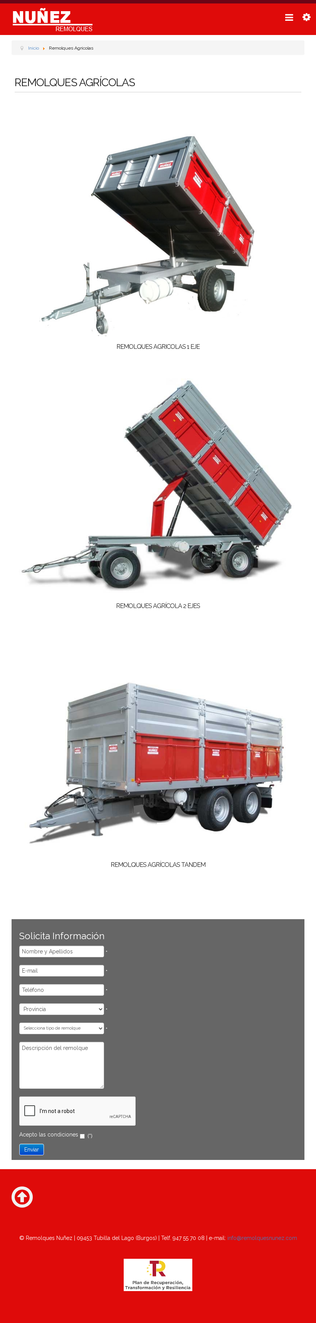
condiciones (62, 1134)
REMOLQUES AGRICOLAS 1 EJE (158, 346)
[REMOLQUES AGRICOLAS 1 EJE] (158, 227)
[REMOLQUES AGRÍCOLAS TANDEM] (158, 745)
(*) (89, 1136)
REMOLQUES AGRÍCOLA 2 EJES (158, 606)
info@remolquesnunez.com (262, 1238)
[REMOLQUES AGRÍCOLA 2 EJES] (158, 486)
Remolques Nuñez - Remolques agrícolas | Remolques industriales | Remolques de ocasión (52, 19)
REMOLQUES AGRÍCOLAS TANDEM (158, 864)
